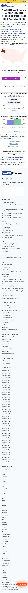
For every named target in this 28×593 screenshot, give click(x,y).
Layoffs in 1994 (6, 447)
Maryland (4, 517)
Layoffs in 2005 (6, 421)
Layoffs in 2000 (6, 433)
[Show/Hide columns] (25, 77)
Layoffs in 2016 (6, 394)
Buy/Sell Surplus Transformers (10, 298)
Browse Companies (7, 264)
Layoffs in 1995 (6, 445)
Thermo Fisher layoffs (8, 353)
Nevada (4, 546)
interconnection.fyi (6, 586)
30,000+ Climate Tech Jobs (9, 277)
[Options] (25, 5)
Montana (4, 532)
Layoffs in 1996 (6, 442)
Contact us (5, 269)
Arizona (4, 479)
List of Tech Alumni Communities (11, 248)
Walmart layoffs (6, 361)
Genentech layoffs (7, 317)
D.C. (3, 486)
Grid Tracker (5, 293)
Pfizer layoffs (5, 346)
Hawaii (3, 496)
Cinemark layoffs (6, 315)
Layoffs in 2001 (6, 430)
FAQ (3, 262)
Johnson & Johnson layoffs (9, 329)
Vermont (4, 575)
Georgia (4, 493)
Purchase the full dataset (11, 78)
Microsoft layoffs (6, 339)
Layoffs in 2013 (6, 402)
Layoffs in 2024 (6, 375)
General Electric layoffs (8, 320)
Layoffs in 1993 (6, 450)
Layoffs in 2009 (6, 411)
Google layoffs (6, 322)
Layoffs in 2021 (6, 382)
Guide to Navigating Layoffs (10, 244)
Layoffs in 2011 (6, 406)
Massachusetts (6, 515)
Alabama (4, 476)
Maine (3, 520)
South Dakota (5, 563)
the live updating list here (17, 136)
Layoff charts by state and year (11, 224)
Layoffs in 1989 (6, 459)
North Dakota (5, 536)
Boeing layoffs (6, 313)
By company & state (7, 230)
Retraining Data (6, 267)
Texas (3, 568)
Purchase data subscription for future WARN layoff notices (12, 210)
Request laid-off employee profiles (11, 217)
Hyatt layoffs (5, 325)
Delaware (4, 488)
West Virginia (5, 582)
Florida (4, 491)
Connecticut (5, 484)
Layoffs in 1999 (6, 435)
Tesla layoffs (5, 351)
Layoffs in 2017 (6, 392)
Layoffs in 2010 (6, 409)
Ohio (3, 548)
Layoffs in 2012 (6, 404)
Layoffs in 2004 (6, 423)
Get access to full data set (9, 202)
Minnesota (4, 524)
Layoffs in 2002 (6, 428)
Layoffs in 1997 (6, 440)
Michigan (4, 522)
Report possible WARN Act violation (12, 272)
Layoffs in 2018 (6, 390)
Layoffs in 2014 (6, 399)
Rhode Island (5, 558)
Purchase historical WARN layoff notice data (13, 205)
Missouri (4, 527)
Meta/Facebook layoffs (8, 337)
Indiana (4, 505)
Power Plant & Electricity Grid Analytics (13, 291)
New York (4, 472)
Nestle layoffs (5, 341)
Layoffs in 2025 (6, 373)
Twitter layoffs (6, 356)
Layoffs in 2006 (6, 418)
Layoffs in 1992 (6, 452)
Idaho (3, 500)
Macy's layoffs (6, 332)
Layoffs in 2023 (6, 378)
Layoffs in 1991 (6, 454)
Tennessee (5, 565)
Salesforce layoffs (7, 349)
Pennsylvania (5, 556)
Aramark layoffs (6, 308)
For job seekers (6, 260)
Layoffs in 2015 (6, 397)
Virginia (4, 572)
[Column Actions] (15, 82)
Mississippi (5, 529)
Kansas (4, 508)
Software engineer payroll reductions (12, 235)
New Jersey (5, 541)
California (4, 469)
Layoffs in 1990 (6, 457)
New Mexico (5, 544)
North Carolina (6, 534)
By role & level (6, 232)
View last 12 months (14, 102)
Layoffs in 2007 (6, 416)
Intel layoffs (5, 327)
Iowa (3, 498)
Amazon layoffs (6, 305)
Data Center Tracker (7, 295)
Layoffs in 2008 (6, 414)
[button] (22, 584)
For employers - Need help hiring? (11, 257)
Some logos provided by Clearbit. (10, 589)
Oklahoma (4, 551)
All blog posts (5, 251)
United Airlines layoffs (8, 358)
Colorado (4, 481)
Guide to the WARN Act (8, 246)
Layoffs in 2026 (6, 370)
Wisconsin (4, 580)
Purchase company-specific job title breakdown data (12, 214)
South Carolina (6, 560)
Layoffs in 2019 (6, 387)
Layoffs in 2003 (6, 426)
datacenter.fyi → (23, 1)
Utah (3, 570)
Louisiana (4, 512)
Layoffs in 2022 (6, 380)
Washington (5, 577)
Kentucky (4, 510)
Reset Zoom (14, 99)
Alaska (3, 474)
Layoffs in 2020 (6, 385)
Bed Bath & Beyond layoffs (9, 310)
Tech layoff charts (7, 237)
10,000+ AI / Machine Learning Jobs (12, 279)
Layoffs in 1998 (6, 438)
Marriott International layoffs (10, 334)
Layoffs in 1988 (6, 462)
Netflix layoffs (6, 344)
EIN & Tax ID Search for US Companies (13, 288)
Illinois (3, 503)
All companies (6, 363)
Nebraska (4, 539)
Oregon (10, 26)
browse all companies (6, 138)
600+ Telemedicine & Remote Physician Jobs (13, 282)
